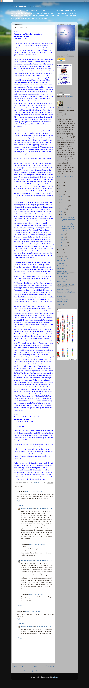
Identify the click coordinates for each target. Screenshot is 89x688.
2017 (61, 185)
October (64, 203)
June (62, 215)
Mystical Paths (61, 296)
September (64, 206)
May (62, 234)
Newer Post (18, 666)
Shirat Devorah (61, 281)
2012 (61, 253)
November (64, 200)
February (64, 243)
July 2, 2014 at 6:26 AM (43, 626)
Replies (21, 505)
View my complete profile (65, 176)
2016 (61, 188)
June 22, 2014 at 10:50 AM (33, 491)
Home (34, 666)
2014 (61, 194)
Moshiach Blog (62, 279)
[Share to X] (50, 483)
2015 (61, 191)
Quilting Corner (62, 276)
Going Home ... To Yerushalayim (63, 259)
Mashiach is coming (63, 289)
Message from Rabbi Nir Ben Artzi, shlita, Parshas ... (68, 219)
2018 (61, 182)
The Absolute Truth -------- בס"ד (28, 6)
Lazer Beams (61, 304)
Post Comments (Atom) (29, 671)
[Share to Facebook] (51, 483)
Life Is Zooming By (67, 224)
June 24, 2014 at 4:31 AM (37, 544)
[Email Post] (44, 482)
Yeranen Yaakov (62, 301)
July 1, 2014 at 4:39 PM (32, 611)
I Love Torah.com (62, 299)
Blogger (55, 677)
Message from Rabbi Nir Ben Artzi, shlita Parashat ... (67, 228)
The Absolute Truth (27, 508)
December (64, 197)
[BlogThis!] (49, 483)
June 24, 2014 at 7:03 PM (37, 594)
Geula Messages (62, 271)
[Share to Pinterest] (52, 483)
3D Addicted (61, 263)
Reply (19, 501)
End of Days (61, 268)
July (62, 212)
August (63, 209)
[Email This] (47, 483)
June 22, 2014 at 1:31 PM (44, 508)
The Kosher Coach (63, 274)
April (63, 237)
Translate (70, 96)
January (63, 246)
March (63, 240)
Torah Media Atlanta (63, 266)
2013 (61, 250)
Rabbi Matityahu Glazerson (65, 284)
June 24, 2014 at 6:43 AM (44, 561)
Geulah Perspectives (63, 287)
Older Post (49, 666)
